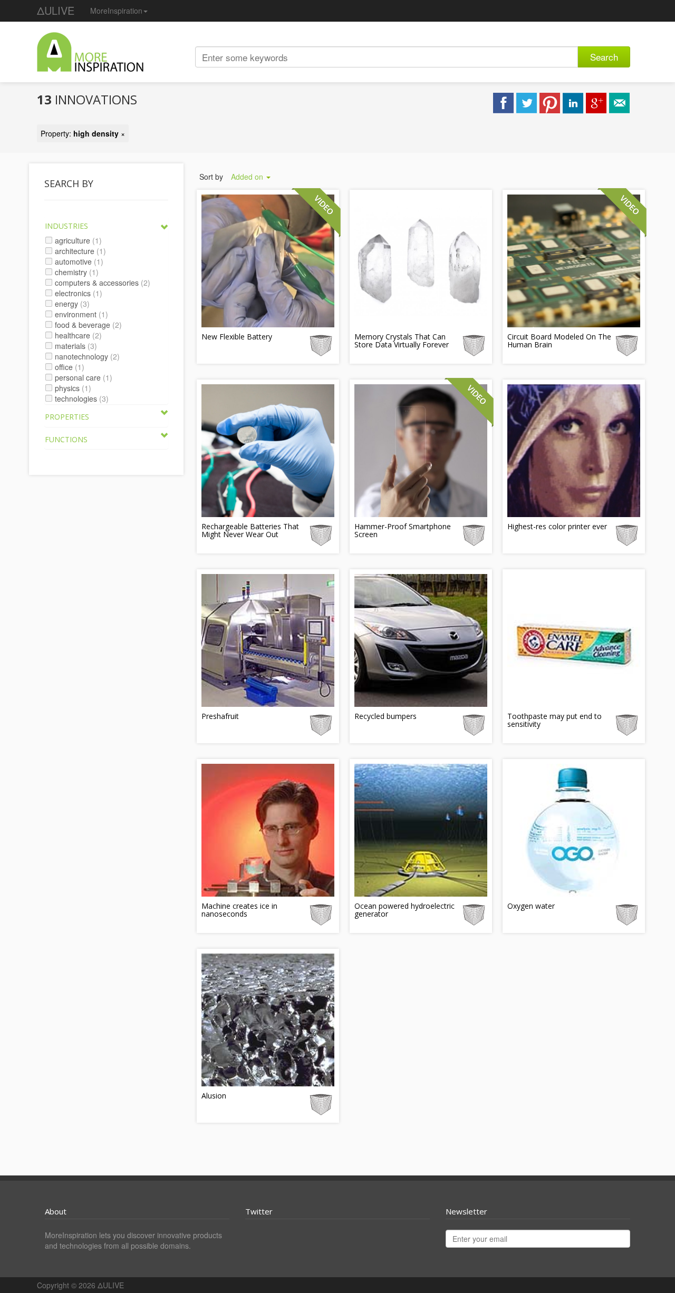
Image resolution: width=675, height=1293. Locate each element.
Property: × (83, 133)
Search (604, 56)
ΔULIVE (55, 10)
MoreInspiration (116, 10)
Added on (248, 176)
